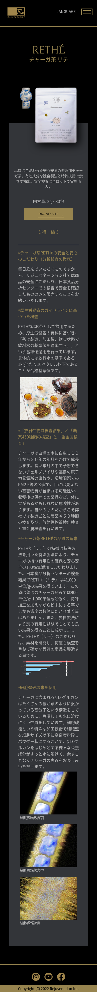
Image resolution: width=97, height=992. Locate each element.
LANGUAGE (66, 11)
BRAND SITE (48, 214)
